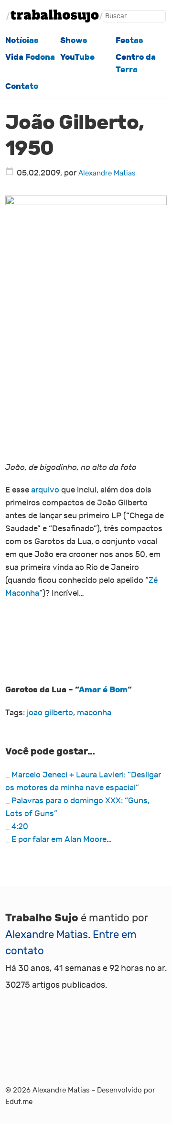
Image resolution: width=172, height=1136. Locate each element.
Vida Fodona (30, 57)
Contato (21, 86)
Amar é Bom (103, 689)
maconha (94, 712)
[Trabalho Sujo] (54, 16)
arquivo (45, 489)
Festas (129, 40)
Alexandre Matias (107, 173)
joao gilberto (50, 712)
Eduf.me (18, 1102)
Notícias (22, 40)
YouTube (77, 57)
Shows (73, 40)
